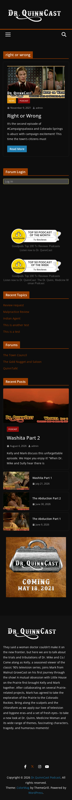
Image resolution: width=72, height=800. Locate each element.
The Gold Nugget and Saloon (22, 362)
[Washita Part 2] (36, 405)
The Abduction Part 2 (46, 498)
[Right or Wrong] (36, 82)
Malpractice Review (16, 312)
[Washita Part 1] (16, 481)
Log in (9, 181)
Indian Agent (11, 318)
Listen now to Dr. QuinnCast (36, 250)
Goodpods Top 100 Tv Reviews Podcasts (36, 246)
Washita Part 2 (23, 437)
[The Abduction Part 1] (16, 522)
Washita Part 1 (42, 478)
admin (39, 108)
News (11, 100)
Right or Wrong (24, 115)
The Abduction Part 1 (46, 519)
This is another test (16, 325)
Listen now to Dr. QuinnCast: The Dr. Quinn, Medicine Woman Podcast (36, 282)
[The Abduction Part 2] (16, 501)
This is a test (11, 332)
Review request (13, 305)
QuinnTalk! (10, 368)
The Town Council (15, 355)
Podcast (24, 100)
